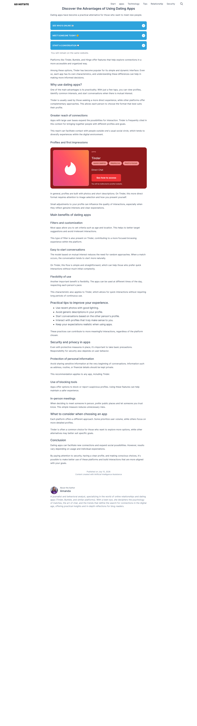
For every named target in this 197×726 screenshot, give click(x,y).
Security (171, 3)
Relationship (157, 3)
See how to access (106, 177)
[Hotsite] (21, 4)
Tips (145, 3)
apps (121, 3)
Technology (134, 3)
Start (113, 3)
